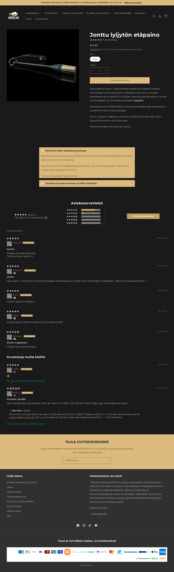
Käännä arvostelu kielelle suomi (27, 381)
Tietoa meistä (14, 492)
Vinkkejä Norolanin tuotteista (22, 482)
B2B (9, 516)
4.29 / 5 (32, 214)
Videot (10, 487)
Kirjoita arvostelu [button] (143, 216)
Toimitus (93, 49)
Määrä (93, 65)
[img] (13, 238)
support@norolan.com (22, 417)
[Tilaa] (108, 460)
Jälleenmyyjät (14, 511)
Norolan (90, 565)
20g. (95, 59)
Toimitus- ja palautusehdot (20, 501)
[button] (33, 13)
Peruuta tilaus (14, 506)
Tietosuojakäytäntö (16, 496)
